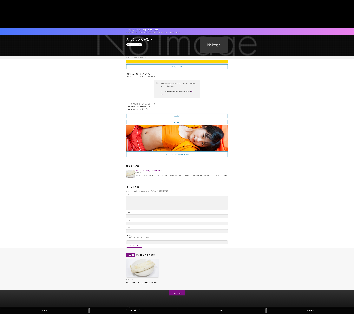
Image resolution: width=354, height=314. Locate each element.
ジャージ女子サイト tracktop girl (177, 154)
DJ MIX (133, 311)
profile (176, 116)
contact (176, 122)
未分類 (138, 44)
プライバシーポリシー (132, 307)
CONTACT (310, 311)
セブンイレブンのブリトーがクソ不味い (149, 171)
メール (129, 220)
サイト (128, 227)
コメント (128, 194)
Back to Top (177, 293)
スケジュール (176, 67)
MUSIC (44, 311)
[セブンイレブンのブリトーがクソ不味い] (130, 174)
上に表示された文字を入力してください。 (138, 237)
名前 (128, 212)
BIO (221, 311)
